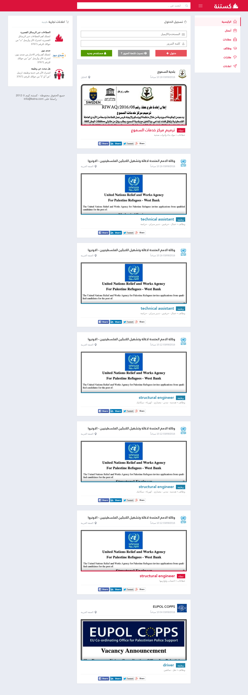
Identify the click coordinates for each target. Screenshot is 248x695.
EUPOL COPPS (164, 607)
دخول (172, 53)
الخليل (84, 77)
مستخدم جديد (95, 53)
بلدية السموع (166, 72)
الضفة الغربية (87, 166)
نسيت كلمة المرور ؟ (132, 53)
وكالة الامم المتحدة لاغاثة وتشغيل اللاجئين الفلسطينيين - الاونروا (131, 161)
